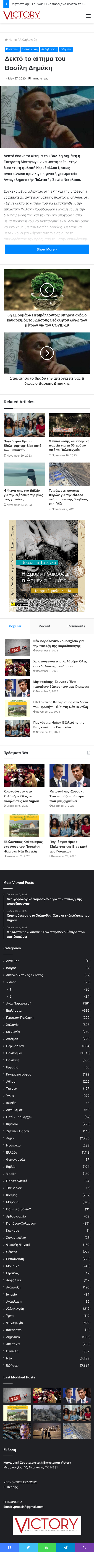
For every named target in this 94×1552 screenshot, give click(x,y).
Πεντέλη (12, 1351)
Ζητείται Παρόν (17, 1131)
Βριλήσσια (14, 1010)
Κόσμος (11, 1195)
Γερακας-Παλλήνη (20, 1017)
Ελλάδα (11, 1152)
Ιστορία (11, 1294)
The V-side (14, 1188)
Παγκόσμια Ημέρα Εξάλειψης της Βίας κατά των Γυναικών (23, 445)
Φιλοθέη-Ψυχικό (18, 1245)
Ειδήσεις (66, 49)
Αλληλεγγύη (28, 39)
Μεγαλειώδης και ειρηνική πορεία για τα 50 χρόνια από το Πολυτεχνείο (69, 445)
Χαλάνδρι (13, 1024)
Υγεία (10, 1095)
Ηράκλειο (13, 1145)
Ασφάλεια (13, 1280)
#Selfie (11, 1103)
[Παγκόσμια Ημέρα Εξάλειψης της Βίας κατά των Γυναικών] (24, 425)
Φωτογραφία (15, 1159)
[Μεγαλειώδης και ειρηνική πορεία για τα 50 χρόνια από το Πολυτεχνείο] (69, 425)
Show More (46, 249)
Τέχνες (11, 1088)
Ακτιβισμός (14, 1110)
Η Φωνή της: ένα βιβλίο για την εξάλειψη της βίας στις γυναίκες (23, 495)
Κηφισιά (12, 1124)
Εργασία (12, 1067)
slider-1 (11, 982)
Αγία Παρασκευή (18, 1003)
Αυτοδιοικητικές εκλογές (24, 975)
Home (12, 39)
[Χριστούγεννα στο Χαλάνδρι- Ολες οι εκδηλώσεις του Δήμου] (17, 667)
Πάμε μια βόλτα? (18, 1209)
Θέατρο (11, 1252)
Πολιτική (12, 1060)
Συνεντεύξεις (16, 1237)
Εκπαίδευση (30, 49)
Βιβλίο (11, 1166)
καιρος (11, 968)
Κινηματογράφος (18, 1074)
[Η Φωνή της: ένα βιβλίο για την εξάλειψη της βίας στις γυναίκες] (24, 474)
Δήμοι (10, 1138)
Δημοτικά (13, 1337)
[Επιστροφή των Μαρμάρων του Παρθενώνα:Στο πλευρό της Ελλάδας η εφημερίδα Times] (47, 1430)
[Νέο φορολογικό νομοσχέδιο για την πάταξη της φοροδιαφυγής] (17, 647)
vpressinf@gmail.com (28, 1506)
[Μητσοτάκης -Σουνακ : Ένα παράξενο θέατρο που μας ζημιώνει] (17, 688)
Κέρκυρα (12, 1230)
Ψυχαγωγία (14, 1323)
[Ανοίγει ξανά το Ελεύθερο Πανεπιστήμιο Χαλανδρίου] (17, 1431)
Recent (44, 626)
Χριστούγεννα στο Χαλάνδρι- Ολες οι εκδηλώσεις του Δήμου (21, 796)
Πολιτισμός (14, 1053)
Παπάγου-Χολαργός (21, 1223)
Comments (76, 626)
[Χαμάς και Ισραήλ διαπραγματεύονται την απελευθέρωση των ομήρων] (47, 1413)
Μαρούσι (12, 1202)
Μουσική (12, 1266)
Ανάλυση (12, 961)
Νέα (9, 1358)
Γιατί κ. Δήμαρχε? (19, 1117)
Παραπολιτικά (16, 1181)
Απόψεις (12, 1039)
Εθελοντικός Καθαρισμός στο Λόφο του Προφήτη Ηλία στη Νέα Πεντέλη (23, 846)
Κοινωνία (12, 49)
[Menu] (88, 17)
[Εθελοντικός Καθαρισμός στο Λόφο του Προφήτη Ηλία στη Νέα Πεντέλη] (17, 708)
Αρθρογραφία (16, 1216)
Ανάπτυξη (13, 1287)
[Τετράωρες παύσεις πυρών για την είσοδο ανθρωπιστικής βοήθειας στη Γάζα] (69, 474)
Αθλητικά (13, 1344)
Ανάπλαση (14, 1301)
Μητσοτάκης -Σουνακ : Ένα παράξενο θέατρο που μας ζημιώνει (67, 796)
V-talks (11, 1174)
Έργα (10, 1316)
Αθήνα (11, 1081)
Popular (15, 626)
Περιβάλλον (15, 1046)
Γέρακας (12, 1273)
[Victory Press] (21, 15)
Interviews (13, 1330)
